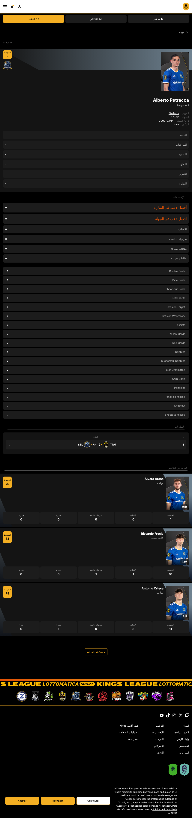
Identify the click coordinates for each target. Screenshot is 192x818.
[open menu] (5, 7)
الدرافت (159, 739)
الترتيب (160, 725)
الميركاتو (159, 745)
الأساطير (184, 745)
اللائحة (160, 752)
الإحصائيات (158, 732)
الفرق (186, 725)
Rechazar (57, 800)
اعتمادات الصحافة (128, 732)
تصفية (9, 42)
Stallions (174, 113)
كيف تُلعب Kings (129, 725)
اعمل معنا (133, 739)
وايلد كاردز (183, 739)
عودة (182, 32)
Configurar (93, 800)
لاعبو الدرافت (181, 732)
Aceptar (22, 800)
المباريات (184, 752)
